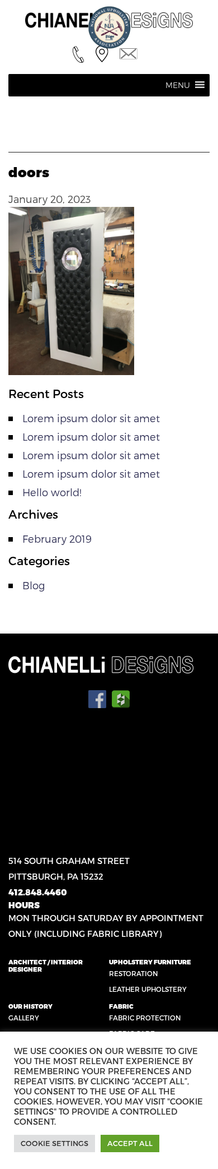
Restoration (133, 973)
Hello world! (52, 492)
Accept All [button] (130, 1143)
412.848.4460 (37, 892)
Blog (33, 585)
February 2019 (57, 538)
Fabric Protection (145, 1018)
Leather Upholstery (148, 989)
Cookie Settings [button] (54, 1143)
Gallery (23, 1018)
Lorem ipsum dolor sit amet (91, 418)
